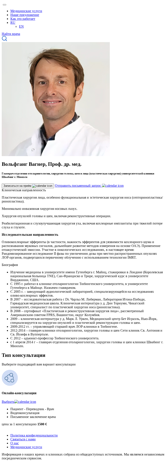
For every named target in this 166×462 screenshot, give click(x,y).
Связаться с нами (23, 439)
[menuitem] (12, 22)
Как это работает (22, 19)
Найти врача (11, 34)
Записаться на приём (17, 185)
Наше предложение (24, 15)
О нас (14, 443)
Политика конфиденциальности (34, 435)
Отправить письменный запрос (78, 185)
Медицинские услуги (26, 11)
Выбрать (8, 401)
